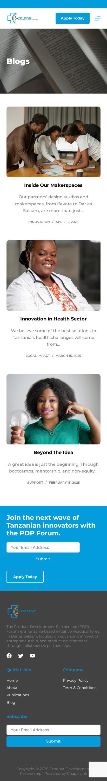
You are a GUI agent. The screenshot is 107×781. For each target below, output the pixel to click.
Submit (43, 558)
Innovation (39, 222)
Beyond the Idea (53, 452)
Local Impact (38, 356)
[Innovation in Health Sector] (53, 275)
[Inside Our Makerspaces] (53, 142)
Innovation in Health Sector (53, 319)
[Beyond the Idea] (53, 409)
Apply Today (72, 18)
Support (35, 482)
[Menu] (98, 18)
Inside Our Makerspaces (53, 185)
